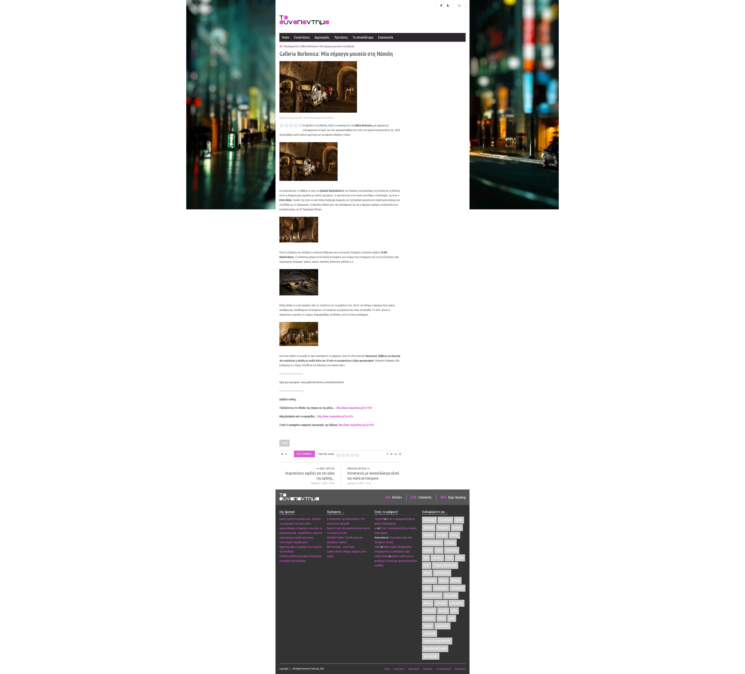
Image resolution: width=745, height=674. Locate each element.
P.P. (290, 668)
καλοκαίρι (441, 603)
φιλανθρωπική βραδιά (435, 648)
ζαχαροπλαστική (432, 595)
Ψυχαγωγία (429, 580)
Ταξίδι (284, 442)
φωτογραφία (430, 656)
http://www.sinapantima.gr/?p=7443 (354, 407)
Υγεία (426, 565)
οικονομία (429, 618)
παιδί (451, 618)
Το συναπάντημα (363, 37)
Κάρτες (454, 535)
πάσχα (441, 618)
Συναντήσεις (302, 37)
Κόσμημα (450, 542)
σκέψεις (428, 625)
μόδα (454, 610)
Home (285, 37)
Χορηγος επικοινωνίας (445, 565)
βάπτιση (455, 580)
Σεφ (426, 557)
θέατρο (427, 603)
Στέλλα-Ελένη (381, 556)
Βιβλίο (459, 519)
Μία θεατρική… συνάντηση (340, 546)
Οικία (439, 550)
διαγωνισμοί (441, 587)
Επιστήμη (441, 535)
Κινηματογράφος (432, 542)
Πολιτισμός (451, 550)
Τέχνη (449, 557)
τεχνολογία (429, 633)
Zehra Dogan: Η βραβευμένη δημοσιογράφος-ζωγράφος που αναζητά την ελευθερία (300, 547)
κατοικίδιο (429, 610)
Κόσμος (428, 550)
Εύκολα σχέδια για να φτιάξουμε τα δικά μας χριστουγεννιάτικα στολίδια (395, 561)
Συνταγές (437, 557)
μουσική (443, 610)
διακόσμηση (457, 587)
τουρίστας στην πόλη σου (437, 640)
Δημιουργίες (322, 37)
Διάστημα (428, 527)
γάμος (427, 587)
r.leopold (378, 518)
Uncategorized (317, 118)
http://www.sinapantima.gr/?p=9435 (356, 424)
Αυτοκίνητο (445, 519)
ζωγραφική (451, 595)
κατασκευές (456, 603)
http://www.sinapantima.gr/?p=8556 (335, 416)
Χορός (427, 572)
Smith (377, 546)
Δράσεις (457, 527)
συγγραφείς (442, 625)
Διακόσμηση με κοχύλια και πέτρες (296, 537)
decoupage (429, 519)
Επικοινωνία (385, 37)
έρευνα (443, 580)
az (375, 528)
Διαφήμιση (443, 527)
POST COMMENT (304, 454)
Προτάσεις (341, 37)
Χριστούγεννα (442, 572)
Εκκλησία (428, 535)
